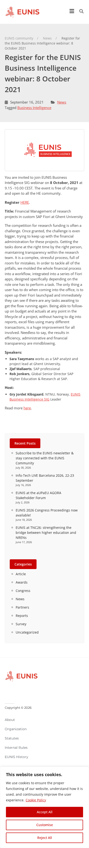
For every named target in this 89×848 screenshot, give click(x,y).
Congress (23, 590)
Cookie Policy (36, 800)
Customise (44, 825)
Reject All (44, 837)
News (61, 102)
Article (21, 574)
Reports (22, 615)
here (27, 408)
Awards (22, 582)
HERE (24, 202)
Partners (22, 607)
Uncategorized (27, 632)
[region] (44, 807)
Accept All (44, 812)
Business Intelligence (34, 107)
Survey (21, 624)
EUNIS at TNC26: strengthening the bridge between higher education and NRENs (46, 532)
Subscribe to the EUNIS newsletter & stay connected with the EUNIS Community (45, 458)
